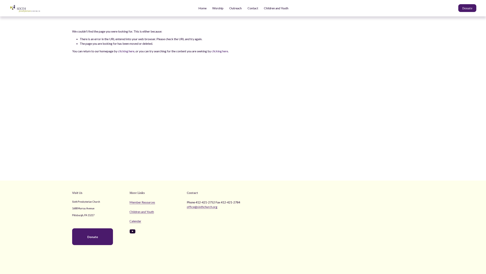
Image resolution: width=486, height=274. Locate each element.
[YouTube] (132, 231)
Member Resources (142, 202)
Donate (467, 8)
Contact (253, 8)
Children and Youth (276, 8)
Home (202, 8)
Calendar (135, 221)
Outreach (235, 8)
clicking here (126, 51)
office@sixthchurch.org (202, 207)
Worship (217, 8)
